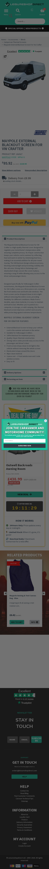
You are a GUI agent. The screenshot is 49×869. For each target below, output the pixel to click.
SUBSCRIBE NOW (24, 446)
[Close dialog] (45, 421)
